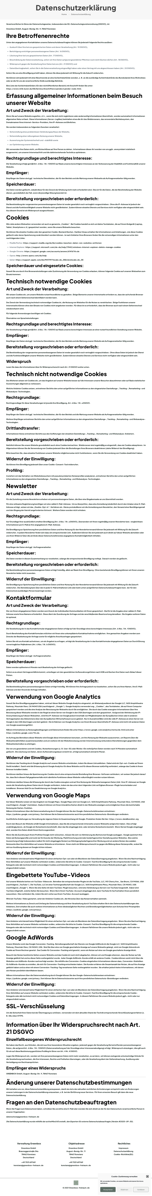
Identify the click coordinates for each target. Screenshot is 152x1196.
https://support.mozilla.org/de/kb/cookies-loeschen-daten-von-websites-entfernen (62, 243)
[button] (147, 1176)
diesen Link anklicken (96, 763)
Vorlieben (141, 1189)
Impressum (123, 1148)
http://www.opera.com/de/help (31, 255)
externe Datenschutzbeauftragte (96, 1121)
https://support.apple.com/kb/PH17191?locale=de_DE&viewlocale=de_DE (49, 260)
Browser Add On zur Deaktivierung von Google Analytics (41, 788)
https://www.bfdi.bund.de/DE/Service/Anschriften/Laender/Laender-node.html (43, 89)
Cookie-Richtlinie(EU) (123, 1154)
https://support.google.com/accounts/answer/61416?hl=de (51, 251)
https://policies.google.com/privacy (23, 814)
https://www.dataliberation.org (124, 819)
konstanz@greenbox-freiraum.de (28, 1165)
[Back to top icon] (76, 1182)
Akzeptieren (108, 1189)
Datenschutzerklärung (123, 1151)
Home (64, 14)
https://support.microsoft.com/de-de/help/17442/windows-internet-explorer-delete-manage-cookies (73, 247)
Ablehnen (124, 1189)
